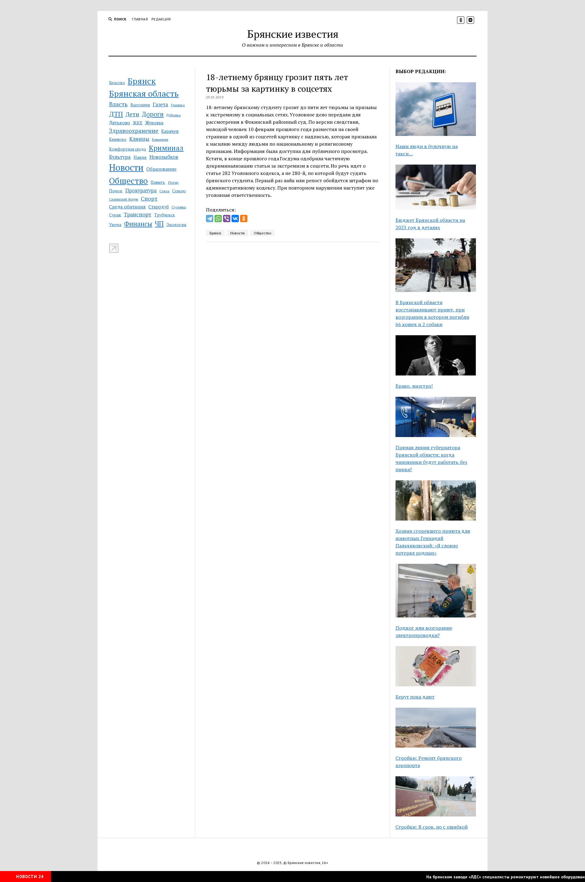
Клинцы (139, 138)
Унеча (115, 224)
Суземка (179, 207)
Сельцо (179, 191)
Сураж (115, 215)
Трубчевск (164, 215)
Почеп (115, 191)
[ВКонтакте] (235, 218)
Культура (120, 157)
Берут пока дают (414, 696)
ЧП (159, 223)
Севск (164, 191)
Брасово (117, 82)
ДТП (116, 113)
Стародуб (158, 207)
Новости (126, 167)
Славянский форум (123, 199)
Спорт (149, 198)
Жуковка (154, 123)
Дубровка (173, 115)
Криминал (166, 148)
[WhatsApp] (218, 218)
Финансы (138, 223)
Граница (178, 105)
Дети (132, 114)
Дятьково (119, 122)
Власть (118, 104)
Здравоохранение (133, 130)
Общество (128, 180)
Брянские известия (292, 33)
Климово (117, 139)
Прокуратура (141, 190)
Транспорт (137, 214)
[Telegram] (209, 218)
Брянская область (144, 93)
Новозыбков (163, 157)
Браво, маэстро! (414, 385)
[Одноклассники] (243, 218)
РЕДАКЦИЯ (161, 19)
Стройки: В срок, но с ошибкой (431, 826)
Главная (140, 19)
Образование (161, 169)
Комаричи (160, 139)
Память (158, 182)
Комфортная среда (127, 149)
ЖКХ (137, 123)
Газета (160, 104)
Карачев (170, 131)
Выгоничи (140, 105)
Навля (140, 157)
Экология (176, 224)
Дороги (153, 114)
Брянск (142, 81)
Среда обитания (127, 207)
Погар (173, 182)
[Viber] (226, 218)
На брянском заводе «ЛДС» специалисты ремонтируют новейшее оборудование (494, 877)
